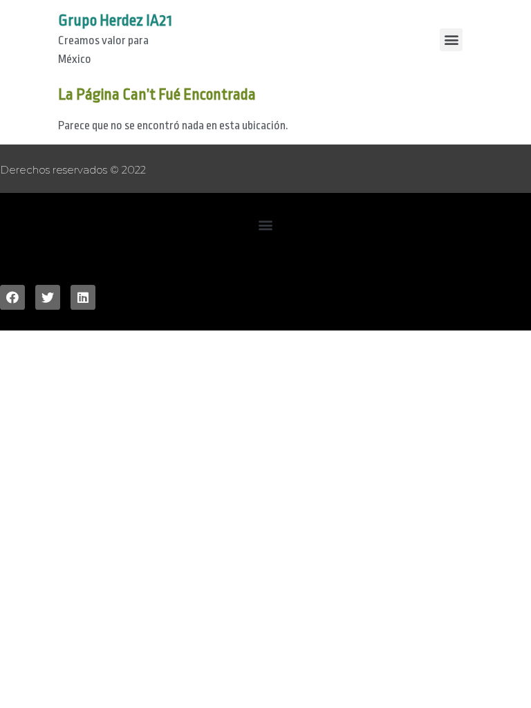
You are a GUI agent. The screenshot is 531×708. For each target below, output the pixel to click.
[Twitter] (47, 297)
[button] (265, 225)
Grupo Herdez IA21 (115, 21)
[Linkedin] (83, 297)
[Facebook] (12, 297)
